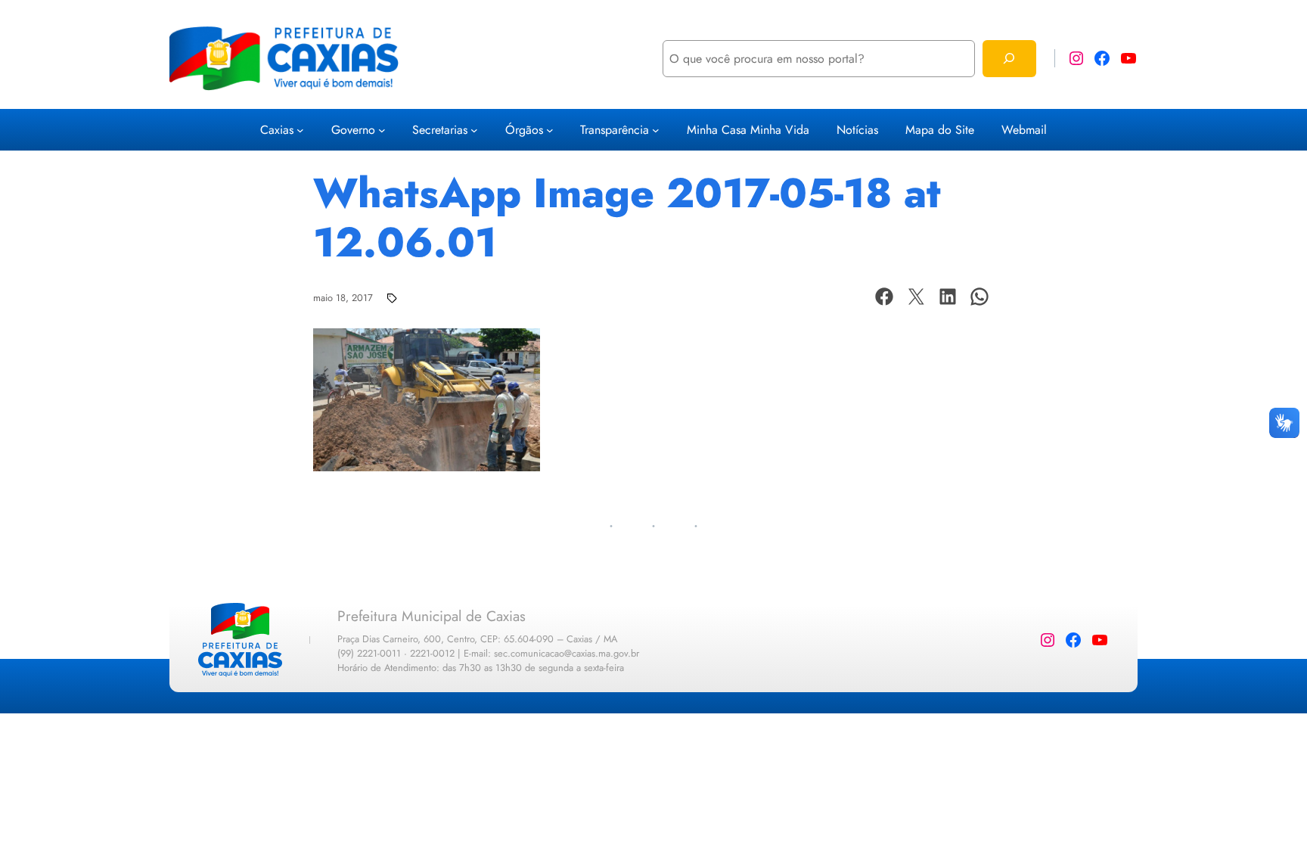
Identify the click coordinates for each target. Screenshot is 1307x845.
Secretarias (439, 129)
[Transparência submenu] (656, 130)
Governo (353, 129)
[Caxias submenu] (300, 130)
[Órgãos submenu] (550, 130)
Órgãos (524, 129)
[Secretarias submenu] (474, 130)
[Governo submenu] (382, 130)
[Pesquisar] (1009, 58)
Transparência (614, 129)
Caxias (276, 129)
